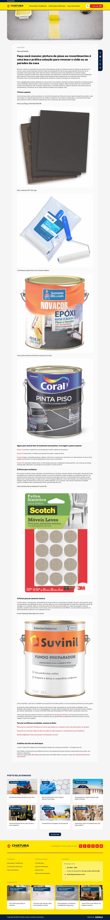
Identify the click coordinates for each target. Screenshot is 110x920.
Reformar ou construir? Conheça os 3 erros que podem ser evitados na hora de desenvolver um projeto (53, 727)
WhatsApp (34, 755)
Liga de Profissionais (41, 866)
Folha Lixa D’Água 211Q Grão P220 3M (29, 103)
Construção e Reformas (57, 6)
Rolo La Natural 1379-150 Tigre (27, 190)
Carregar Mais (55, 834)
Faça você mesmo (73, 6)
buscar (87, 6)
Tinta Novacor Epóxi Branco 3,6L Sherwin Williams (33, 270)
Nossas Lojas (39, 870)
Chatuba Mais (11, 1)
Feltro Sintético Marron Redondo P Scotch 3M (31, 486)
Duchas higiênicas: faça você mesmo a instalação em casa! (37, 735)
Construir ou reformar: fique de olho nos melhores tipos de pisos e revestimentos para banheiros (50, 731)
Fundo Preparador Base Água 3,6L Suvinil (30, 613)
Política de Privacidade (42, 873)
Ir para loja (95, 6)
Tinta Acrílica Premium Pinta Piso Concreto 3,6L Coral (34, 355)
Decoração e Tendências (38, 6)
